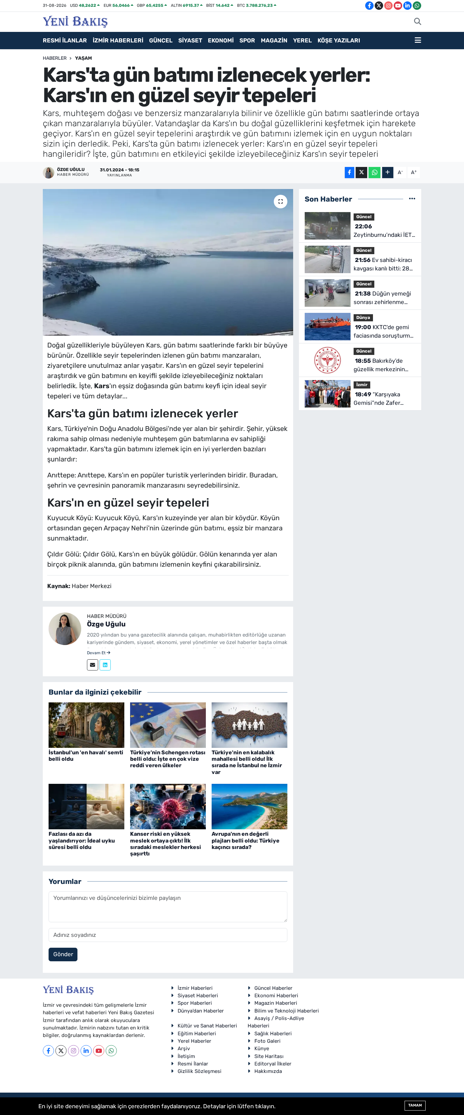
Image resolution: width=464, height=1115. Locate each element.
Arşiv (184, 1048)
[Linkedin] (105, 664)
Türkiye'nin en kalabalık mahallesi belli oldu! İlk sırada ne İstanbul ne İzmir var (247, 762)
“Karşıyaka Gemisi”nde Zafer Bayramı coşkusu (377, 399)
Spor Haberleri (195, 1003)
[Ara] (417, 22)
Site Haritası (269, 1056)
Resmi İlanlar (193, 1064)
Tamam (415, 1105)
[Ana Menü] (418, 40)
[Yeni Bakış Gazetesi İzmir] (75, 21)
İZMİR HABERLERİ (118, 40)
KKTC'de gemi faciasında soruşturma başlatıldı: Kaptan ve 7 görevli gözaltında (383, 332)
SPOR (247, 40)
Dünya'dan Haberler (201, 1011)
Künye (261, 1048)
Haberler (55, 58)
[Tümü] (412, 198)
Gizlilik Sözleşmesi (199, 1071)
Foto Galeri (267, 1041)
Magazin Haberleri (275, 1003)
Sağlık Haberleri (273, 1034)
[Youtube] (98, 1050)
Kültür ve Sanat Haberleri (207, 1026)
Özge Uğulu (106, 624)
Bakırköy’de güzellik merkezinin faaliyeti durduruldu (380, 365)
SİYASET (190, 40)
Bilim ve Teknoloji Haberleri (286, 1011)
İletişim (186, 1056)
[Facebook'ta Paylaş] (349, 172)
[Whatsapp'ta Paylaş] (374, 172)
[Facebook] (48, 1050)
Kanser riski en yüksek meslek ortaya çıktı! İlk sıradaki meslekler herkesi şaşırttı (165, 844)
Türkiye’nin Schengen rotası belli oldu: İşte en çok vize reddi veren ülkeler (168, 759)
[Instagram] (73, 1050)
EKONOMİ (221, 40)
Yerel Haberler (194, 1041)
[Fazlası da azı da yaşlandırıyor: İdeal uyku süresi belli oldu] (86, 806)
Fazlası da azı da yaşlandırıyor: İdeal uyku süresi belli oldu (82, 840)
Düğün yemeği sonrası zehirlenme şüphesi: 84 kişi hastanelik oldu (382, 298)
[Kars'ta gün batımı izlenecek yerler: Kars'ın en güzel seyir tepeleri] (168, 262)
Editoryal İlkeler (272, 1064)
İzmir (362, 384)
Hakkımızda (268, 1071)
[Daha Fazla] (387, 172)
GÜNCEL (161, 40)
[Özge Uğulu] (65, 628)
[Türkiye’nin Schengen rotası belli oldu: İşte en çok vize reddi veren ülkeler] (168, 724)
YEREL (302, 40)
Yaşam (83, 58)
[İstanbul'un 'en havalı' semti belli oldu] (86, 724)
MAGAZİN (274, 40)
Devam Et (97, 652)
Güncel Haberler (273, 988)
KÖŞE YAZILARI (339, 40)
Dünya (363, 317)
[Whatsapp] (111, 1050)
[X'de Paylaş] (361, 172)
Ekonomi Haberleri (276, 996)
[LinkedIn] (86, 1050)
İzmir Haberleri (195, 988)
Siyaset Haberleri (198, 996)
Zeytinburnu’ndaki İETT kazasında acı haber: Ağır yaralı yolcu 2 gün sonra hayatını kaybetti (384, 231)
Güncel (364, 216)
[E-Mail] (92, 664)
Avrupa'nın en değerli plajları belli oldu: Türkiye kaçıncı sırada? (246, 840)
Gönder (63, 954)
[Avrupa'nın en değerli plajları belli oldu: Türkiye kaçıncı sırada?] (249, 806)
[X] (61, 1050)
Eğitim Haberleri (197, 1034)
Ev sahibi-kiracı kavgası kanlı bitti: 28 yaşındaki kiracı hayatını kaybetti (383, 265)
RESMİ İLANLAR (65, 40)
